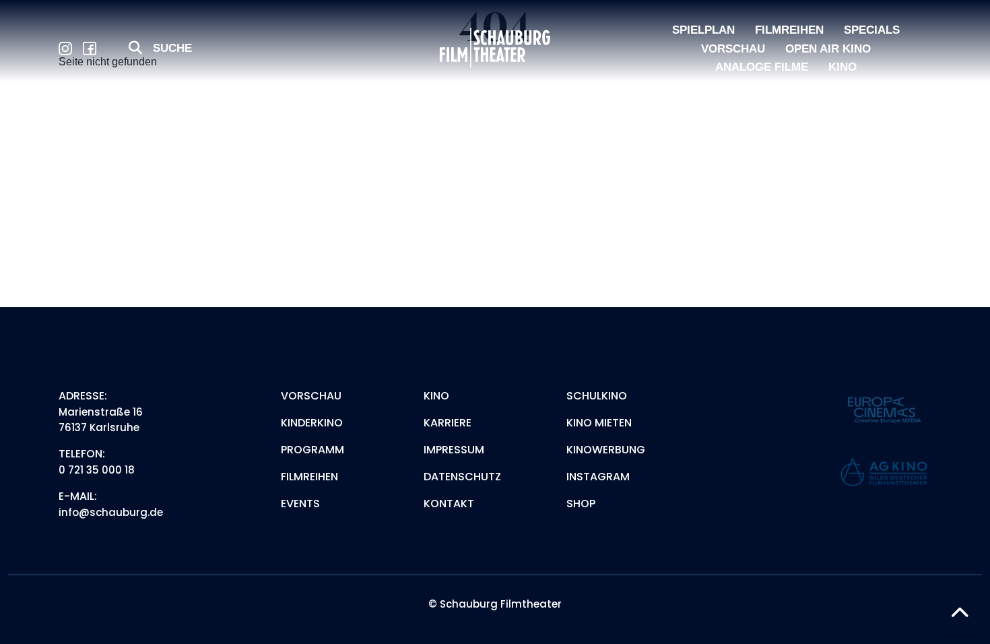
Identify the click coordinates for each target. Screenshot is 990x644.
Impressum (454, 449)
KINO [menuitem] (842, 67)
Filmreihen (309, 476)
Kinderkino (312, 422)
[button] (959, 613)
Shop (580, 503)
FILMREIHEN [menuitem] (789, 30)
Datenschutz (462, 476)
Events (300, 503)
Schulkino (596, 396)
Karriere (447, 422)
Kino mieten (599, 422)
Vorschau (311, 396)
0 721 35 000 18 (97, 470)
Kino (436, 396)
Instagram (598, 476)
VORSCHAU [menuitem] (733, 48)
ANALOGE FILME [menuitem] (761, 67)
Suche (172, 48)
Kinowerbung (605, 449)
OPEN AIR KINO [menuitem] (828, 48)
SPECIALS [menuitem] (872, 30)
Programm (312, 449)
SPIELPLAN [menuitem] (703, 30)
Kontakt (449, 503)
